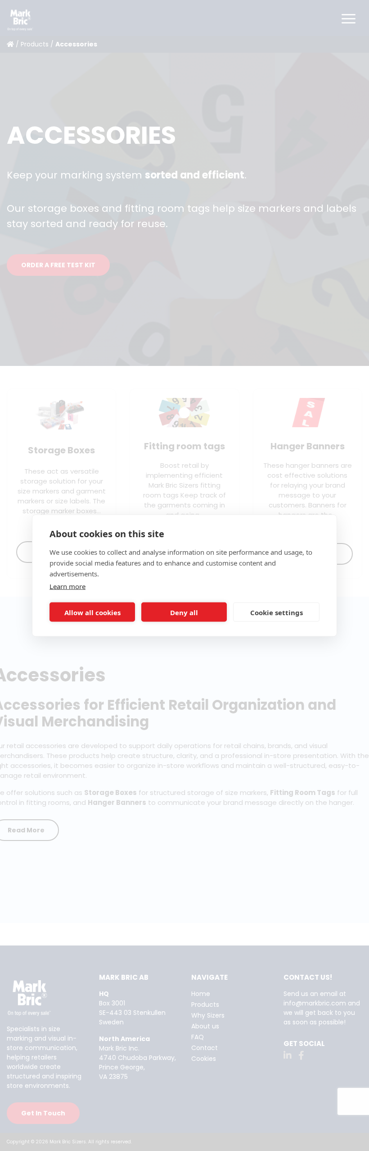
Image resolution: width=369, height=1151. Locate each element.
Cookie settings (276, 612)
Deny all (184, 612)
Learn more (68, 586)
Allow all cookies (92, 612)
